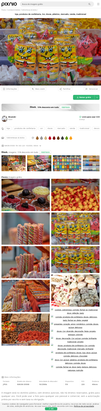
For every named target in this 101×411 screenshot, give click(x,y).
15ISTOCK (45, 152)
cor (41, 128)
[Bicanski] (4, 121)
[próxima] (98, 49)
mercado (61, 128)
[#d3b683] (45, 137)
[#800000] (54, 137)
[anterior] (3, 49)
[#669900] (66, 137)
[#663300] (58, 137)
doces (50, 128)
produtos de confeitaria (25, 128)
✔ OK (51, 409)
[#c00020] (49, 137)
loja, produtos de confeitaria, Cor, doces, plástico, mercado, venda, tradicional (50, 14)
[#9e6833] (37, 137)
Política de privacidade (84, 406)
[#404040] (62, 137)
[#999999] (41, 137)
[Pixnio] (9, 4)
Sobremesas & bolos (16, 138)
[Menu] (98, 4)
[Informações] (40, 146)
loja (8, 128)
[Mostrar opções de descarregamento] (97, 97)
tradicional (84, 128)
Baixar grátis (85, 97)
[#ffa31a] (70, 137)
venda (72, 128)
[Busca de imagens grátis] (89, 4)
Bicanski (12, 117)
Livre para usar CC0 (91, 117)
